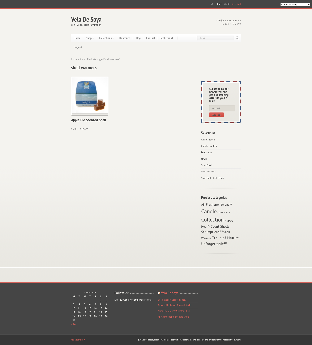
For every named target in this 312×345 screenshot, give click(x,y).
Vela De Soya (86, 19)
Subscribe (216, 114)
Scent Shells (207, 165)
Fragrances (206, 152)
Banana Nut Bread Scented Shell (174, 305)
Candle (209, 211)
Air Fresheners (208, 139)
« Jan (73, 324)
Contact (150, 38)
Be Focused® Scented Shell (172, 299)
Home (77, 38)
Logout (78, 47)
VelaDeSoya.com (78, 340)
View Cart (236, 4)
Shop (89, 38)
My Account (167, 38)
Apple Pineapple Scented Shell (173, 316)
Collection (212, 219)
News (204, 158)
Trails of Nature (225, 237)
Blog (138, 38)
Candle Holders (209, 146)
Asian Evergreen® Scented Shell (174, 311)
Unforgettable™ (214, 243)
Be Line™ (226, 204)
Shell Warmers (208, 171)
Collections (105, 38)
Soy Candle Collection (212, 178)
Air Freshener (210, 204)
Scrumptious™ (212, 231)
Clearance (124, 38)
